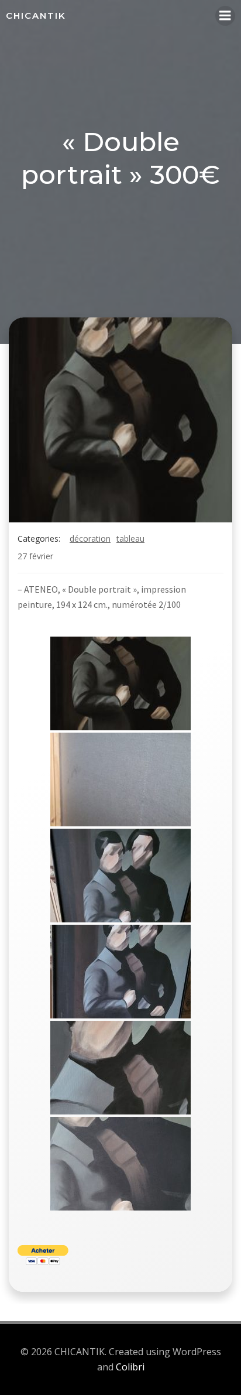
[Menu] (225, 16)
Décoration (90, 538)
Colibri (130, 1366)
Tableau (130, 538)
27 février (35, 556)
